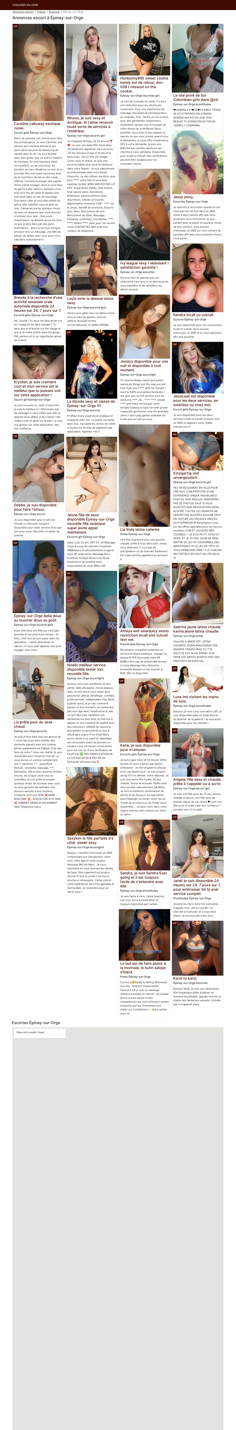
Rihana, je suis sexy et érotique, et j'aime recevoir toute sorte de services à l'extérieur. (90, 124)
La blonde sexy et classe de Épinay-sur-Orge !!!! (91, 403)
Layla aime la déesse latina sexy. (90, 300)
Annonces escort (22, 12)
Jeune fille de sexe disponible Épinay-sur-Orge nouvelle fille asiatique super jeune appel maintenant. (91, 523)
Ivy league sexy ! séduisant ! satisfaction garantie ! (144, 265)
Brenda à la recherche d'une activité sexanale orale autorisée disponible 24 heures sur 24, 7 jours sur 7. (38, 304)
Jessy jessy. (183, 197)
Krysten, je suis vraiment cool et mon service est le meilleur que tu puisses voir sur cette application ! (37, 388)
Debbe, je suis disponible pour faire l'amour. (35, 507)
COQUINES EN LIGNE (25, 5)
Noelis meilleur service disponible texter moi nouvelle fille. (86, 669)
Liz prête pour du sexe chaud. (33, 724)
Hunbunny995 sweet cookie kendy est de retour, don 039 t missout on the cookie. (144, 84)
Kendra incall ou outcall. (193, 315)
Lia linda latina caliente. (140, 529)
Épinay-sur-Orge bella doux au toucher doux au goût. (37, 618)
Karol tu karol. (185, 978)
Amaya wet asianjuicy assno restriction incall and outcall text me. (144, 635)
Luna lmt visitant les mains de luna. (196, 699)
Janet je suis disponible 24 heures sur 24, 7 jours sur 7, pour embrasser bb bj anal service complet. (197, 887)
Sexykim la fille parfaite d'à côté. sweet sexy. (90, 840)
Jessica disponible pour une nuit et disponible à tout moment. (144, 365)
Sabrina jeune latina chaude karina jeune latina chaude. (197, 629)
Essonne (54, 12)
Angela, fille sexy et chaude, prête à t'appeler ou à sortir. (197, 781)
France (41, 12)
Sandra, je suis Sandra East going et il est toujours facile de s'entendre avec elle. (143, 879)
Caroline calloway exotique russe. (37, 126)
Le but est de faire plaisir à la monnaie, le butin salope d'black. (143, 967)
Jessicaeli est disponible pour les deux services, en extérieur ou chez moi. (195, 400)
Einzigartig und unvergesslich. (186, 475)
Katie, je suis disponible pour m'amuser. (140, 747)
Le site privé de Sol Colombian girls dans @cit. (196, 97)
